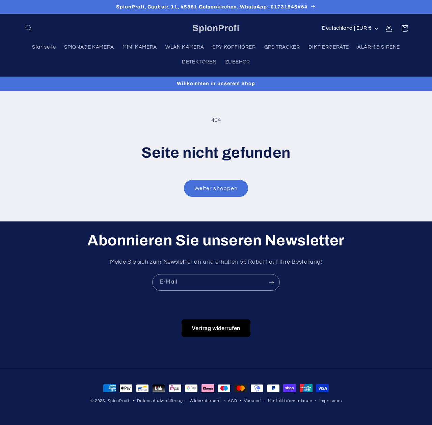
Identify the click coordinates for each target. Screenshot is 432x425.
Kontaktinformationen (290, 401)
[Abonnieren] (271, 282)
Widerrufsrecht (205, 401)
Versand (252, 401)
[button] (29, 28)
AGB (232, 401)
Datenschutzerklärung (160, 401)
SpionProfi (118, 401)
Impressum (330, 401)
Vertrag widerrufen (216, 328)
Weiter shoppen (216, 188)
